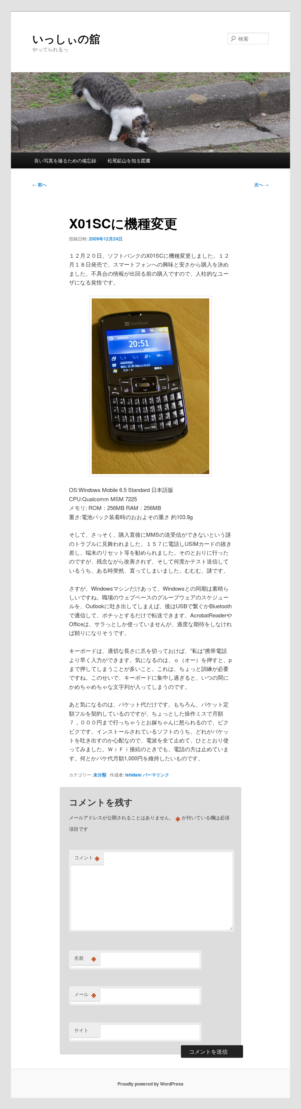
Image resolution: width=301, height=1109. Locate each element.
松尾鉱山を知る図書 (129, 160)
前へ (39, 184)
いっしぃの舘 (66, 38)
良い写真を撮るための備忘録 (65, 160)
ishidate (133, 774)
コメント (86, 857)
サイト (81, 1030)
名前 (85, 958)
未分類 (99, 774)
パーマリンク (156, 774)
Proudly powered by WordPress (150, 1083)
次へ (261, 184)
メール (85, 994)
